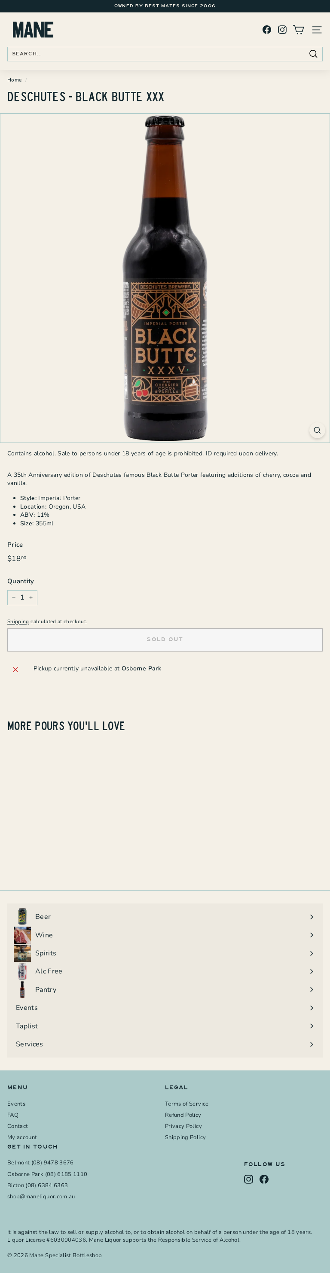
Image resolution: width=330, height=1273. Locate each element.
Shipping (18, 621)
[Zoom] (317, 430)
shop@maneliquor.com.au (41, 1196)
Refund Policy (183, 1115)
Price (15, 544)
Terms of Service (187, 1104)
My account (22, 1137)
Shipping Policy (185, 1137)
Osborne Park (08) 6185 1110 (47, 1174)
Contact (17, 1126)
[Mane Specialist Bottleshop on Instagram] (282, 29)
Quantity (20, 581)
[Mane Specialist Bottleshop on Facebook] (267, 29)
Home (14, 79)
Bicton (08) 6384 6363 (37, 1185)
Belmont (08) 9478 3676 (40, 1163)
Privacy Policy (183, 1126)
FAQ (12, 1115)
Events (16, 1104)
